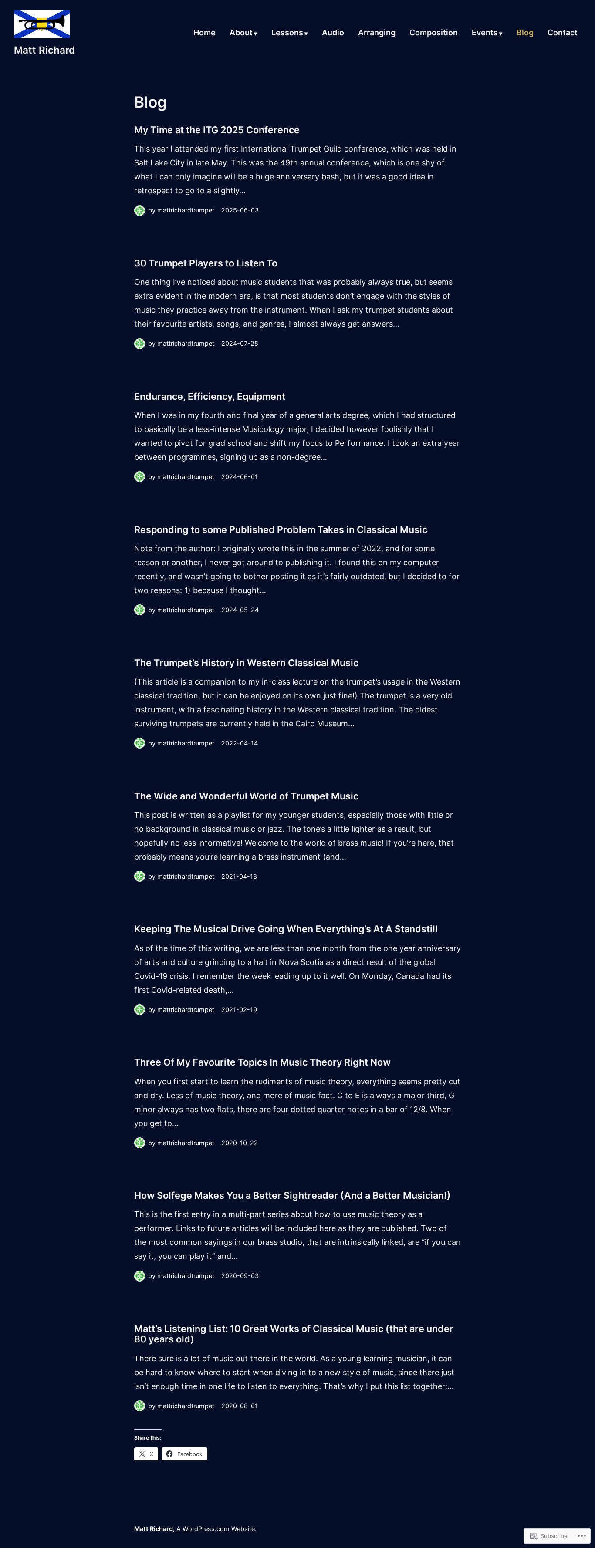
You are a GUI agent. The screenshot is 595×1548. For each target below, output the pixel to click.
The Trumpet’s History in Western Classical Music (246, 662)
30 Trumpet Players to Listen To (205, 263)
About (241, 33)
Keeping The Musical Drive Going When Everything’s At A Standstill (286, 928)
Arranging (377, 33)
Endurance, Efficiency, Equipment (209, 396)
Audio (333, 33)
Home (204, 33)
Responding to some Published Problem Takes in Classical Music (280, 529)
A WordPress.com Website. (216, 1528)
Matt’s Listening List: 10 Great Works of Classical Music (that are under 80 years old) (293, 1334)
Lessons (287, 33)
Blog (525, 33)
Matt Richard (44, 50)
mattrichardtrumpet (185, 210)
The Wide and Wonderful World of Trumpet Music (246, 796)
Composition (433, 33)
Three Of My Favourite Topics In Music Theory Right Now (262, 1062)
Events (485, 33)
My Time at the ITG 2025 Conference (217, 129)
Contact (563, 33)
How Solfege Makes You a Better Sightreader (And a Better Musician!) (292, 1195)
